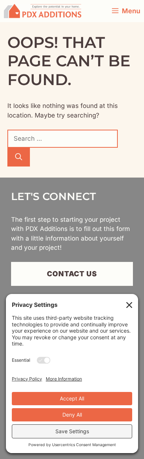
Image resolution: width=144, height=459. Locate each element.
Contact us (72, 273)
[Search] (18, 157)
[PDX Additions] (43, 11)
